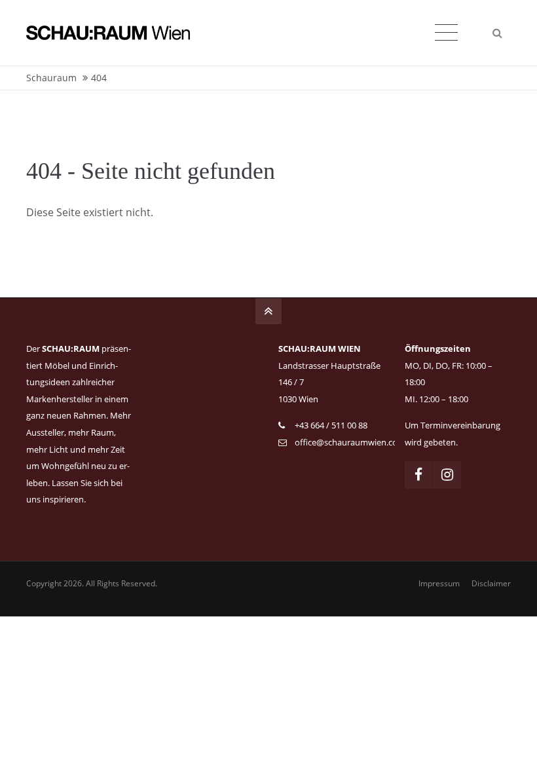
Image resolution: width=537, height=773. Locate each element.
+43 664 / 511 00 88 (331, 425)
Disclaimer (491, 583)
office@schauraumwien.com (350, 442)
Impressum (439, 583)
